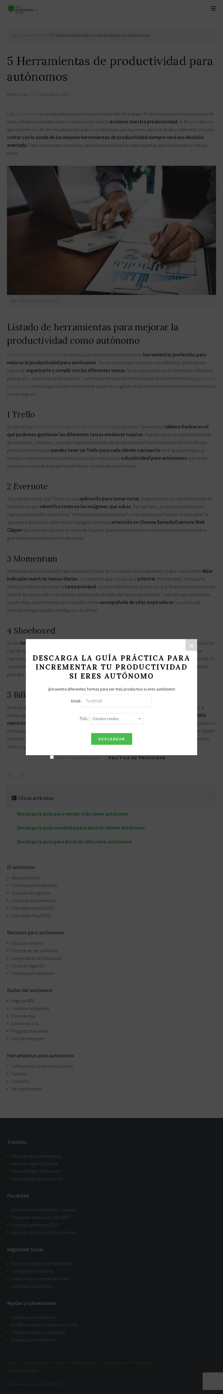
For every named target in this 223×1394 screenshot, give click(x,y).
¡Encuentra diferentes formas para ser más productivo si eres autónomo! (111, 689)
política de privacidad (137, 757)
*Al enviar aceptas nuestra (110, 757)
